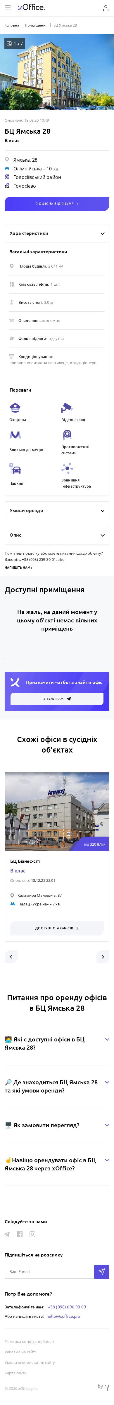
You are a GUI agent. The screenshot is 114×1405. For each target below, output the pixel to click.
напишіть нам (17, 567)
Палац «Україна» (33, 904)
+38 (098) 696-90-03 (67, 1307)
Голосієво (24, 186)
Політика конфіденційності (29, 1341)
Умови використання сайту (30, 1362)
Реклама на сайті (20, 1352)
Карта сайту (16, 1373)
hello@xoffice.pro (63, 1316)
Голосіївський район (37, 177)
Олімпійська (27, 168)
